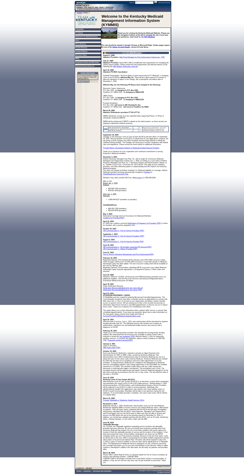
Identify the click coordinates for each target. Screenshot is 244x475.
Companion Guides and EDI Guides (87, 62)
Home (77, 40)
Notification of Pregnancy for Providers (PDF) (144, 223)
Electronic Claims (81, 55)
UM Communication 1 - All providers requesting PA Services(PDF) (127, 247)
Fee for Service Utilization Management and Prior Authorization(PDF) (128, 254)
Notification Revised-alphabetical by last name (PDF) (122, 290)
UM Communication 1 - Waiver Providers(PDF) (120, 249)
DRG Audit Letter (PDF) (111, 348)
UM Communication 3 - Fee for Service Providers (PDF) (123, 236)
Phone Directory (81, 44)
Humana (147, 172)
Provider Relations (81, 51)
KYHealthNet (79, 29)
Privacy (79, 471)
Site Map (89, 468)
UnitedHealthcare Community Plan (115, 174)
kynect (139, 178)
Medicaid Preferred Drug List (85, 66)
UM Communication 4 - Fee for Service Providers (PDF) (123, 231)
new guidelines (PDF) (127, 336)
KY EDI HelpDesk (148, 37)
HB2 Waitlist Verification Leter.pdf (125, 66)
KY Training (79, 33)
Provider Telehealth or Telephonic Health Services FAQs (123, 400)
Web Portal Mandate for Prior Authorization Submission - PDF (142, 57)
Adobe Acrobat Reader (121, 47)
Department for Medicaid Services (86, 36)
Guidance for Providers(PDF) (113, 218)
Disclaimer (87, 471)
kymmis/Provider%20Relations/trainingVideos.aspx (122, 316)
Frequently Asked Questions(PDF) (120, 340)
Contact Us (80, 468)
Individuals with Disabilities (102, 471)
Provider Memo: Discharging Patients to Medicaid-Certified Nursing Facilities (131, 148)
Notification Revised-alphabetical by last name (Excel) (123, 288)
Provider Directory (81, 47)
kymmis (79, 13)
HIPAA (77, 58)
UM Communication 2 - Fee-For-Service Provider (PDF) (123, 242)
